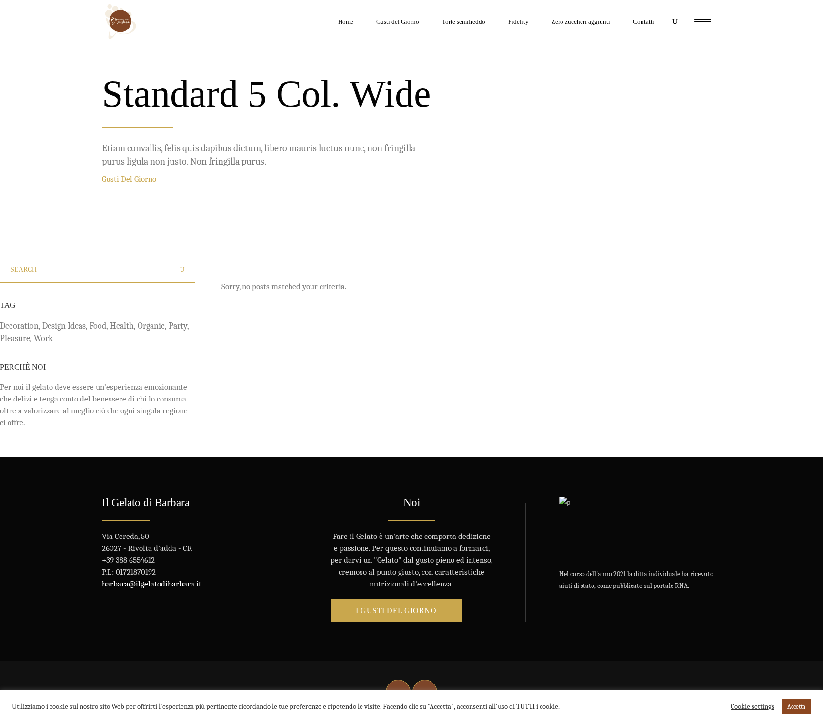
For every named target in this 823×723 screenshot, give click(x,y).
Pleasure (15, 338)
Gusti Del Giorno (129, 179)
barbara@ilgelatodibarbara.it (151, 583)
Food (98, 326)
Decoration (19, 326)
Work (43, 338)
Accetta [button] (796, 706)
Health (122, 326)
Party (178, 326)
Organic (151, 326)
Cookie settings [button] (752, 707)
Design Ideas (64, 326)
